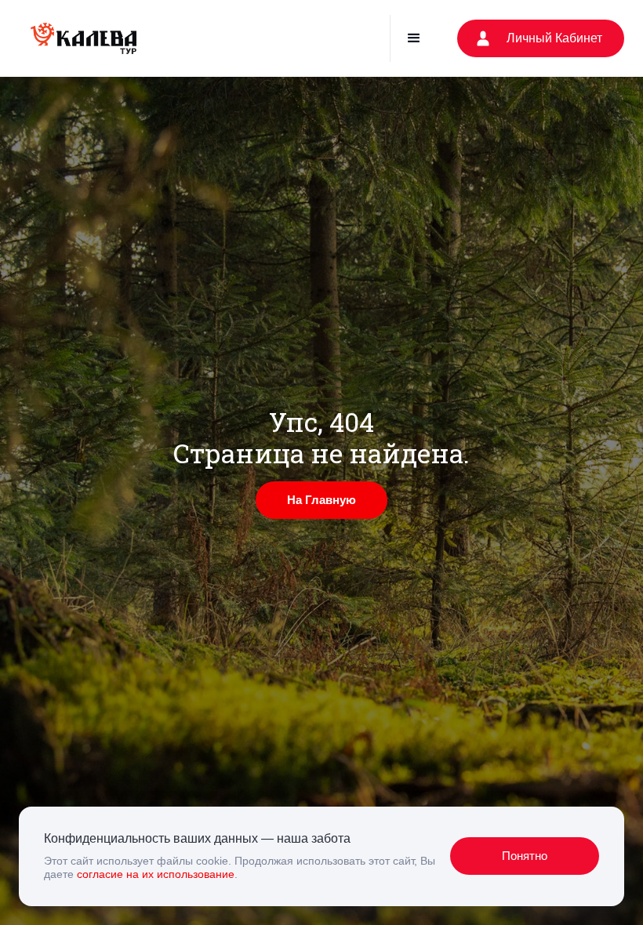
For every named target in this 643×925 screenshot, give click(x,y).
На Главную (321, 499)
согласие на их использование (155, 874)
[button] (414, 38)
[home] (83, 38)
